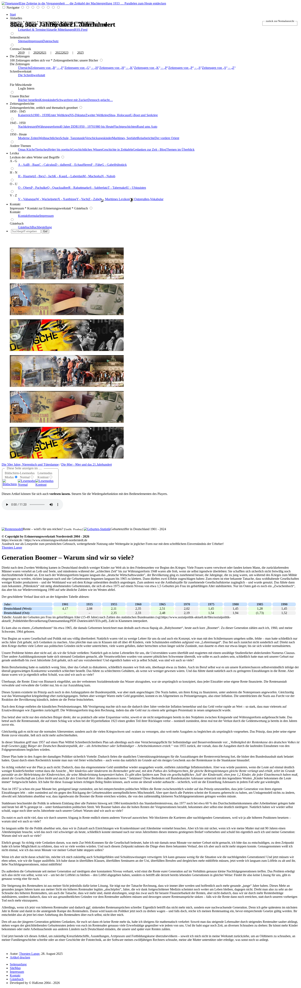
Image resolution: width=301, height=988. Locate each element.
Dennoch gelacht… (100, 100)
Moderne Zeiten (28, 138)
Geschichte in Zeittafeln (117, 149)
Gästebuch (17, 223)
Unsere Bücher (19, 96)
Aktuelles (16, 18)
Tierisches (41, 149)
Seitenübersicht (19, 37)
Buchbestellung (42, 227)
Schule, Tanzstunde (72, 138)
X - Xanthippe (67, 199)
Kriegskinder (48, 100)
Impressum (35, 41)
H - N (13, 172)
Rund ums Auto (147, 126)
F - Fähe (96, 164)
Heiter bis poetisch (60, 149)
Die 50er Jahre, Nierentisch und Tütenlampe (30, 464)
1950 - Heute (18, 134)
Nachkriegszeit (27, 126)
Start (13, 14)
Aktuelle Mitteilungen (60, 29)
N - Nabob (108, 176)
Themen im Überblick (180, 149)
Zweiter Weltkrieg (97, 115)
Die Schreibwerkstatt (31, 75)
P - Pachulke (39, 187)
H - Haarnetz (26, 176)
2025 (80, 52)
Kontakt (15, 204)
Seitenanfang (18, 964)
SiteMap (15, 968)
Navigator (13, 7)
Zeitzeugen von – (47, 67)
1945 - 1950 (18, 123)
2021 (43, 52)
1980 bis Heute (103, 126)
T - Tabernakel (117, 187)
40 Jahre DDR (68, 126)
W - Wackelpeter (47, 199)
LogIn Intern (26, 88)
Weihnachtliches (49, 138)
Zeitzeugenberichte (22, 103)
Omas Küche (26, 149)
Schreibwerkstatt (20, 71)
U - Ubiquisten (136, 187)
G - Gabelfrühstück (114, 164)
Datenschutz (51, 41)
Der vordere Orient (167, 138)
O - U (13, 184)
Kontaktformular (29, 215)
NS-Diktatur (77, 115)
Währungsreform (48, 126)
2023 (65, 52)
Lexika (14, 153)
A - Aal (22, 164)
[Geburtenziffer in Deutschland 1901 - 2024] (97, 529)
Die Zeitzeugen (20, 56)
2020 (36, 52)
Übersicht (24, 67)
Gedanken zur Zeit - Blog (149, 149)
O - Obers (24, 187)
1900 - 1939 (41, 115)
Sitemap (23, 41)
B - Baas (33, 164)
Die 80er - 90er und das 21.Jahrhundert (86, 464)
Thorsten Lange (12, 547)
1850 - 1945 (18, 111)
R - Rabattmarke (79, 187)
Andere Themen (20, 146)
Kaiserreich (25, 115)
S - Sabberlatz (99, 187)
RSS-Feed (80, 29)
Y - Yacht (82, 199)
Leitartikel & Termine (32, 29)
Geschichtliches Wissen (87, 149)
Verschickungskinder (98, 138)
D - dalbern (62, 164)
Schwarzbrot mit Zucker (72, 100)
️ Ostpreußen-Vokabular (148, 199)
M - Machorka (92, 176)
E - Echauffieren (80, 164)
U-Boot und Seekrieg (144, 115)
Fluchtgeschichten (125, 126)
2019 (21, 52)
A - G (13, 161)
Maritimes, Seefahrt (124, 138)
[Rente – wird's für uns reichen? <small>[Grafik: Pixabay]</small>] (12, 529)
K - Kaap (60, 176)
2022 (58, 52)
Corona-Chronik (20, 49)
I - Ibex (39, 176)
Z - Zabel (94, 199)
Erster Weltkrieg (59, 115)
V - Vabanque (27, 199)
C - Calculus (47, 164)
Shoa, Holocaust (119, 115)
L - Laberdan (74, 176)
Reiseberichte (146, 138)
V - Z (13, 195)
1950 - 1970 (86, 126)
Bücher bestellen (29, 100)
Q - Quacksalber (57, 187)
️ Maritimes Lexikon (117, 199)
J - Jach (49, 176)
